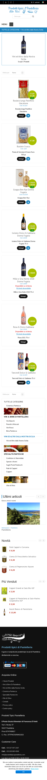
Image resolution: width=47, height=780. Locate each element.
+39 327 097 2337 (12, 748)
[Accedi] (5, 2)
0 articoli (36, 2)
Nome (14, 73)
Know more (34, 769)
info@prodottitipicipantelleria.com (13, 755)
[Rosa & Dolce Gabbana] (23, 315)
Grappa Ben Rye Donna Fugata (23, 191)
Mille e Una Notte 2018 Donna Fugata (23, 280)
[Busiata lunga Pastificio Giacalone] (23, 89)
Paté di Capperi (11, 468)
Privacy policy (8, 705)
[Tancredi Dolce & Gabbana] (23, 361)
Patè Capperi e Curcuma (19, 547)
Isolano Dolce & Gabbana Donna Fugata (23, 234)
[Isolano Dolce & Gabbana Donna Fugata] (23, 221)
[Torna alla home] (23, 10)
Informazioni (5, 528)
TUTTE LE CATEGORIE (10, 30)
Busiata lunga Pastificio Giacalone (23, 102)
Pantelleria (14, 528)
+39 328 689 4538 (12, 751)
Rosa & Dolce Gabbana (23, 327)
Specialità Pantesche (14, 454)
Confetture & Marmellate (15, 458)
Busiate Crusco (23, 146)
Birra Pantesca (11, 431)
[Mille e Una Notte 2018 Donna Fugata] (23, 267)
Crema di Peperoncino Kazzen (21, 566)
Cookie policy (7, 708)
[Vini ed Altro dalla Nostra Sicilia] (23, 45)
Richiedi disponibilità (23, 288)
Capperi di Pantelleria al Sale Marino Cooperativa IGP (24, 599)
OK (23, 772)
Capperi (9, 472)
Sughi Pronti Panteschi (14, 465)
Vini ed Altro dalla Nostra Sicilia (32, 30)
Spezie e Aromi (11, 462)
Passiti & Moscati (12, 424)
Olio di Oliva (10, 485)
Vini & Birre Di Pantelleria (16, 417)
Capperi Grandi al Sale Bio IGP (21, 588)
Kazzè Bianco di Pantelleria (20, 609)
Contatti (5, 702)
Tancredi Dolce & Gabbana (23, 372)
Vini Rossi (9, 428)
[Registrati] (11, 2)
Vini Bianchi (10, 421)
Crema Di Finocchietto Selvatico (22, 556)
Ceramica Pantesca (13, 406)
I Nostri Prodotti (8, 681)
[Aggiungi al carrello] (28, 115)
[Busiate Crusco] (23, 135)
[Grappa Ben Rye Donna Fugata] (23, 178)
